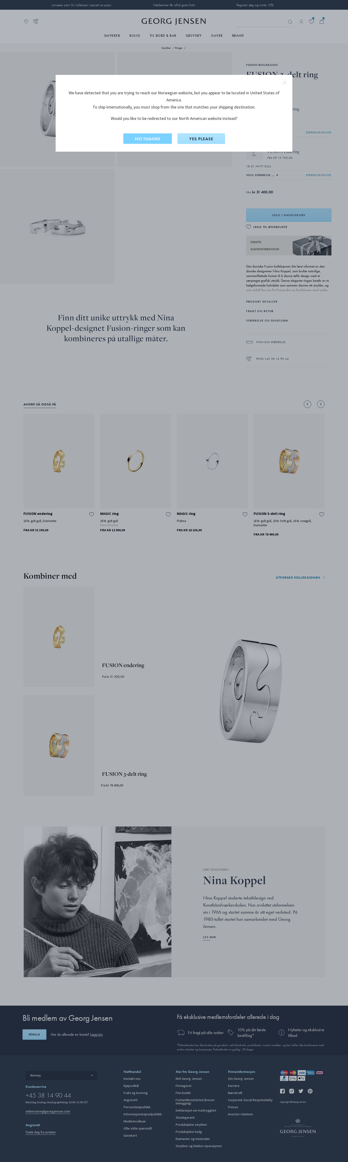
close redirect (284, 82)
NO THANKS (147, 138)
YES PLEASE (201, 138)
